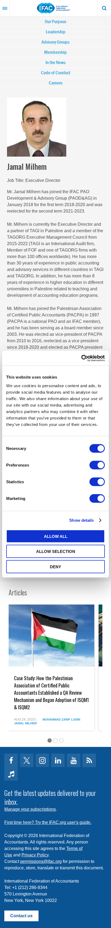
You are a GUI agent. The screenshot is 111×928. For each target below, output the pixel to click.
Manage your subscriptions (30, 809)
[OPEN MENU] (5, 8)
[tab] (49, 740)
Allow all (55, 536)
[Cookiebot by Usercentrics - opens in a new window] (81, 358)
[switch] (97, 465)
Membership (55, 52)
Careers (56, 83)
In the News (55, 62)
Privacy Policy (35, 855)
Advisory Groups (55, 42)
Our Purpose (55, 21)
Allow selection (55, 551)
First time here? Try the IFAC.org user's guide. (47, 822)
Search (104, 8)
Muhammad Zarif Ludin (61, 719)
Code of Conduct (55, 72)
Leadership (55, 32)
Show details (81, 520)
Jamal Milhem (25, 723)
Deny (55, 566)
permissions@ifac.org (41, 861)
